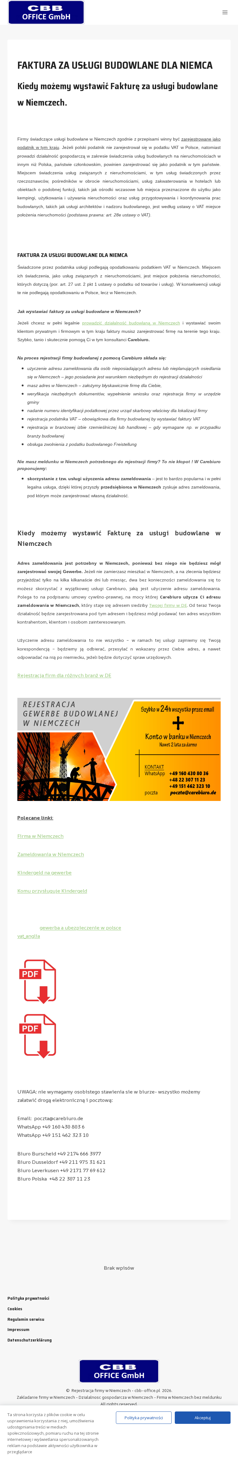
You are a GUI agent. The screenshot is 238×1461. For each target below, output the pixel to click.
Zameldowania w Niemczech (50, 854)
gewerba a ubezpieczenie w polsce (80, 927)
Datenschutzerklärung (29, 1340)
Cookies (14, 1308)
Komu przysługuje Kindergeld (52, 890)
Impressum (18, 1329)
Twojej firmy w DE (168, 605)
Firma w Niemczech (40, 836)
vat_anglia (28, 936)
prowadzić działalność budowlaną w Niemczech (131, 322)
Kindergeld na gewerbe (44, 872)
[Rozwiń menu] (225, 12)
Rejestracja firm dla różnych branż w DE (64, 675)
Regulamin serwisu (25, 1319)
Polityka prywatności (28, 1298)
